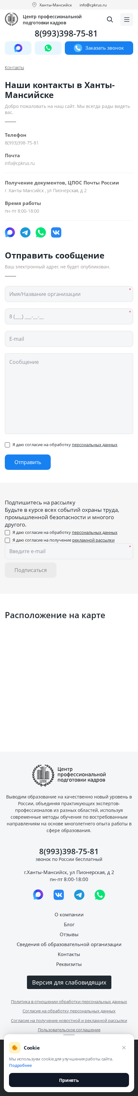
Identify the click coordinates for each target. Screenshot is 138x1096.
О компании (69, 914)
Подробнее (20, 1065)
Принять (69, 1080)
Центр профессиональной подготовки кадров (52, 19)
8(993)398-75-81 (66, 33)
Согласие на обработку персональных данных (69, 1011)
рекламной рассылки (93, 540)
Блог (69, 924)
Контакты (69, 954)
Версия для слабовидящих (69, 982)
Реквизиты (69, 964)
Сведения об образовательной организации (69, 944)
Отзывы (69, 934)
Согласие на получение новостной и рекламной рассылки (69, 1020)
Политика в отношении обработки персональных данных (69, 1001)
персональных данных (94, 444)
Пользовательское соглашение (69, 1030)
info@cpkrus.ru (93, 5)
